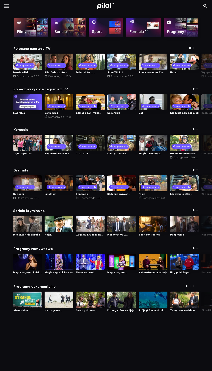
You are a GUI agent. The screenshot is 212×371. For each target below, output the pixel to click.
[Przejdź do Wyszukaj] (205, 6)
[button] (190, 48)
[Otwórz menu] (6, 6)
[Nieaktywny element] (31, 27)
